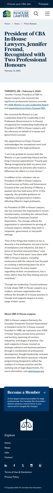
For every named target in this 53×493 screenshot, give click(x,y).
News (17, 24)
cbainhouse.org (36, 371)
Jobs (7, 452)
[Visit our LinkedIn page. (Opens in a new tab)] (9, 464)
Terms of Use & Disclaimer (18, 472)
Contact (9, 457)
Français (43, 4)
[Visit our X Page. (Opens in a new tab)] (26, 464)
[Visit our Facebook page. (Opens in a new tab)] (17, 464)
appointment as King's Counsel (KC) (27, 108)
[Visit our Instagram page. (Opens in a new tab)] (34, 464)
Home (7, 24)
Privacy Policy (12, 477)
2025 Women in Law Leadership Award (28, 104)
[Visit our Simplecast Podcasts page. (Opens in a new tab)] (42, 464)
